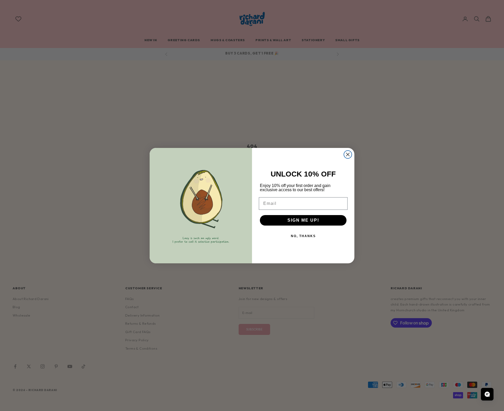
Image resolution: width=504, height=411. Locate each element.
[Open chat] (487, 394)
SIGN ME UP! (303, 220)
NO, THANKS (303, 236)
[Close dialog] (348, 154)
